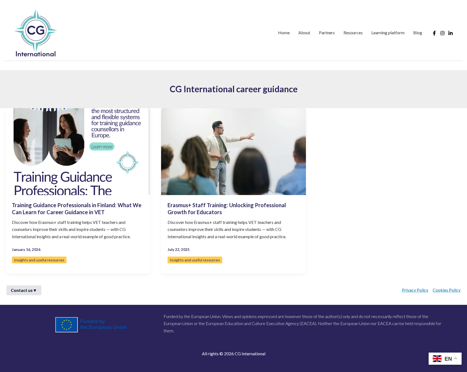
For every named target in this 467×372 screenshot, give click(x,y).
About (304, 32)
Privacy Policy (415, 289)
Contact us (24, 290)
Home (284, 32)
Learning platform (388, 32)
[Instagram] (442, 33)
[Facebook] (434, 33)
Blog (417, 32)
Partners (327, 32)
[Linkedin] (450, 33)
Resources (353, 32)
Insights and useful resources (39, 260)
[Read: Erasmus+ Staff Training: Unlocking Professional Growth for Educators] (233, 150)
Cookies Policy (447, 289)
